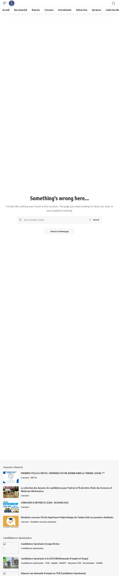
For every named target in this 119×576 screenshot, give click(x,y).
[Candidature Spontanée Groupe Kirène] (11, 548)
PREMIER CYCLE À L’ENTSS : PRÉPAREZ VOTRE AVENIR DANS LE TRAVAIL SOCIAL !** (63, 473)
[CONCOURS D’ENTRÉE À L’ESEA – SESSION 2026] (11, 507)
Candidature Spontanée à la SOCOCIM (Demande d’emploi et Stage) (54, 558)
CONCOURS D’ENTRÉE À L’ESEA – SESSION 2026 (45, 502)
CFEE (47, 563)
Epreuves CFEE (74, 563)
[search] (113, 3)
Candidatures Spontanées (32, 548)
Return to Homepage (60, 231)
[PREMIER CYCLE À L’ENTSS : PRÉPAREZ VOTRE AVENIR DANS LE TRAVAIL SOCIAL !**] (11, 477)
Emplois (54, 563)
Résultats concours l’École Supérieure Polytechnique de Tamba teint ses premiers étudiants (67, 517)
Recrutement (88, 563)
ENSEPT (63, 563)
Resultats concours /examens (43, 522)
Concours (25, 477)
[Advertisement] (59, 438)
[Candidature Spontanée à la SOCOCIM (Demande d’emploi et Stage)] (11, 563)
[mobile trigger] (5, 3)
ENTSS (34, 477)
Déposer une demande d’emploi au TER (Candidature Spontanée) (53, 573)
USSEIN (99, 563)
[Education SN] (11, 3)
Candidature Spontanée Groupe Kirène (40, 544)
